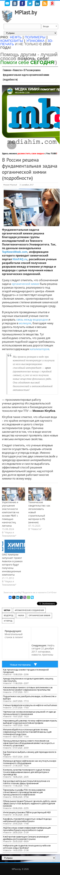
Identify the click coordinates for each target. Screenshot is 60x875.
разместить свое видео (31, 153)
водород (8, 615)
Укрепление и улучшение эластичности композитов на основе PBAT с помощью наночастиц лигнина (10, 514)
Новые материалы (20, 664)
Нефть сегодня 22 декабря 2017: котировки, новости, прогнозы (43, 650)
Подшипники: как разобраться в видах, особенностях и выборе (29, 697)
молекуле (25, 323)
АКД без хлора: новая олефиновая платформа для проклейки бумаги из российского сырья (27, 829)
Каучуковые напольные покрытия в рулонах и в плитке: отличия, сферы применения (26, 782)
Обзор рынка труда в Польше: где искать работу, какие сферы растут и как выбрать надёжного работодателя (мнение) (29, 803)
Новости (17, 70)
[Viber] (24, 597)
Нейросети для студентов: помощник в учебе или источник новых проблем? (27, 846)
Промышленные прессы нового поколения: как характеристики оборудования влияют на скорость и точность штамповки (28, 743)
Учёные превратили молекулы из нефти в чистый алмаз (30, 705)
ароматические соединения (29, 610)
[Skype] (32, 597)
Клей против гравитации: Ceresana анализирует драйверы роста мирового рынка (26, 837)
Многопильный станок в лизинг (14, 634)
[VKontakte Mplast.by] (15, 4)
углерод (8, 620)
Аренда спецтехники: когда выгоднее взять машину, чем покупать (28, 679)
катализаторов (39, 349)
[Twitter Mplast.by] (29, 4)
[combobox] (50, 26)
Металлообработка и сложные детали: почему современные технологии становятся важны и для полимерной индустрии (27, 732)
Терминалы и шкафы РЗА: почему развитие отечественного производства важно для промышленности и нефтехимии (24, 792)
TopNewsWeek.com (15, 252)
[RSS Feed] (45, 4)
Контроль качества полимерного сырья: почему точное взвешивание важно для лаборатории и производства (26, 772)
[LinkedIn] (17, 597)
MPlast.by (26, 12)
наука (21, 615)
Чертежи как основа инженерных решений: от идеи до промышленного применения (29, 713)
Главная (7, 70)
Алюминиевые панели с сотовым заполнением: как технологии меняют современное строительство (28, 688)
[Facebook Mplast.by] (22, 4)
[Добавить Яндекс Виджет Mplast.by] (52, 4)
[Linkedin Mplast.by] (37, 4)
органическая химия (39, 615)
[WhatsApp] (28, 597)
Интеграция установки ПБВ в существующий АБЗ (27, 812)
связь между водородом (32, 319)
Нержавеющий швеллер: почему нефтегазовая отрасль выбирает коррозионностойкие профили (30, 721)
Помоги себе (27, 62)
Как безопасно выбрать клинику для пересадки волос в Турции (29, 753)
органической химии (25, 284)
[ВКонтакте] (10, 597)
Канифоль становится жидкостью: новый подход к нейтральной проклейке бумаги (27, 820)
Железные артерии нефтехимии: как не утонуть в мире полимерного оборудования (29, 762)
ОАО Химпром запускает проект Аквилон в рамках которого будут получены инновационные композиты (12, 564)
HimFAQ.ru (19, 259)
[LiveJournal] (21, 597)
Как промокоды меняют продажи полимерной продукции (26, 670)
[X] (13, 597)
